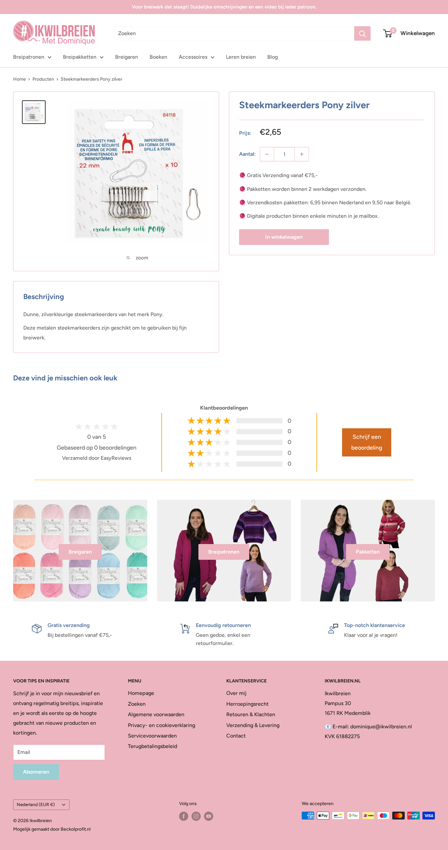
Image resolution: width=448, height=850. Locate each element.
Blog (272, 57)
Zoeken (137, 704)
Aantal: (247, 154)
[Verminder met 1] (267, 154)
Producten (43, 79)
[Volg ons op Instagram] (196, 816)
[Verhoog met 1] (302, 154)
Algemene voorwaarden (156, 714)
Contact (236, 736)
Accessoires (193, 57)
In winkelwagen (284, 236)
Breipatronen (28, 57)
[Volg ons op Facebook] (183, 816)
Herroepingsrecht (247, 704)
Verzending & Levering (252, 725)
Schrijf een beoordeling (366, 442)
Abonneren (36, 772)
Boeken (158, 57)
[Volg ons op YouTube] (208, 816)
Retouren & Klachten (250, 714)
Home (19, 79)
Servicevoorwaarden (152, 736)
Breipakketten (79, 57)
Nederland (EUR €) (36, 804)
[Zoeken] (362, 33)
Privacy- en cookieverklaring (161, 725)
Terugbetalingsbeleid (152, 746)
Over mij (236, 693)
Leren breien (241, 57)
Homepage (141, 693)
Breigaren (126, 57)
